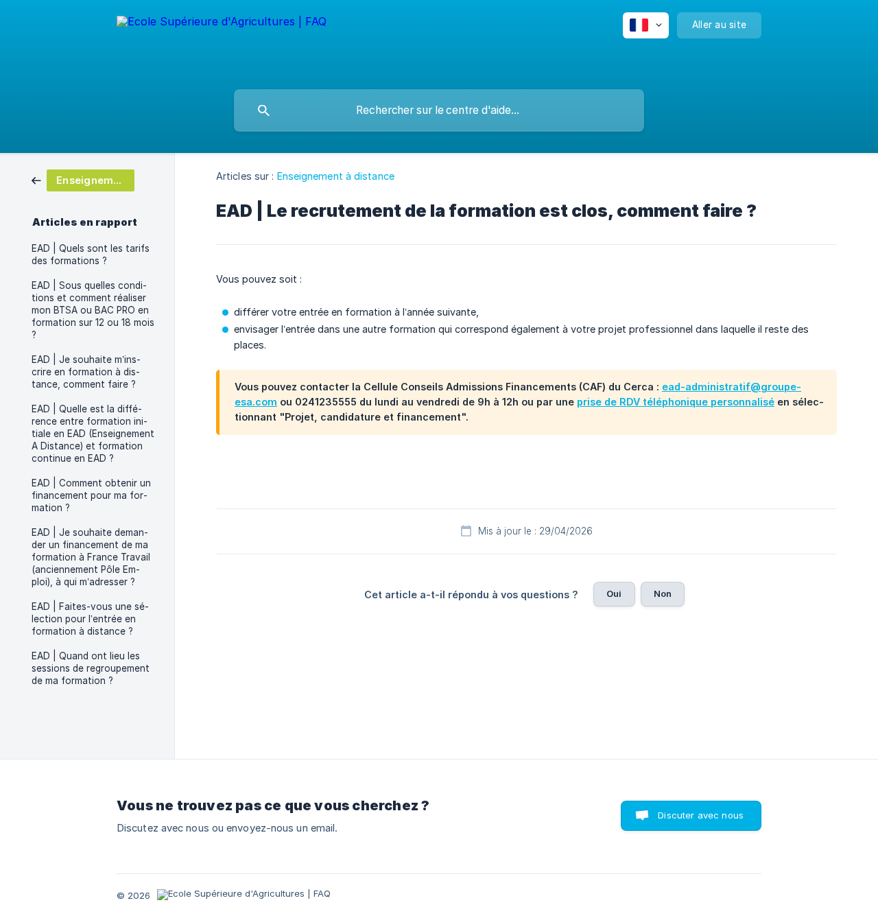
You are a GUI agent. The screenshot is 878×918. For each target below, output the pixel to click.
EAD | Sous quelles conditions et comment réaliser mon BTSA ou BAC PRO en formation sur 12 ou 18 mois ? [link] (93, 310)
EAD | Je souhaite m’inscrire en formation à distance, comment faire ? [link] (86, 372)
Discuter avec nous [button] (701, 815)
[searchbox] (439, 110)
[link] (83, 179)
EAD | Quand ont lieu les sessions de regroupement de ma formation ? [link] (91, 668)
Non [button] (663, 593)
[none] (222, 41)
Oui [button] (613, 593)
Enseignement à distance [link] (335, 176)
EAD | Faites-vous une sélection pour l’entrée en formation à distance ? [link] (90, 619)
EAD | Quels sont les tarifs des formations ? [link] (91, 254)
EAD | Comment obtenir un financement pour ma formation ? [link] (91, 495)
